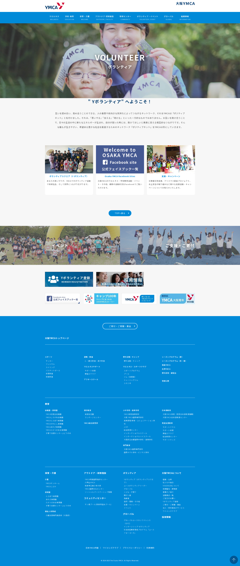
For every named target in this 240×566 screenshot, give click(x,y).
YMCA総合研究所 (91, 423)
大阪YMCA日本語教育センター (175, 417)
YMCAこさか (51, 486)
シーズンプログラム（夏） (172, 357)
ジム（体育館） (130, 377)
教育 (47, 403)
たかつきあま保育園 (54, 502)
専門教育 (126, 445)
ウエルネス (54, 17)
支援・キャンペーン (132, 504)
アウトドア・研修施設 (95, 473)
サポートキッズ (169, 439)
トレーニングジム (131, 380)
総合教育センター (131, 430)
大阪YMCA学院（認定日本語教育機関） (179, 414)
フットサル (50, 364)
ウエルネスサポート (92, 366)
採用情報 (166, 516)
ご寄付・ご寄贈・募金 (120, 326)
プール (126, 374)
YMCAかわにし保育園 (54, 424)
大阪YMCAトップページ (57, 338)
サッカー (49, 361)
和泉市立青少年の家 (93, 485)
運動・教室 (88, 357)
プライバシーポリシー (132, 547)
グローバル (169, 17)
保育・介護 (85, 17)
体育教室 (49, 373)
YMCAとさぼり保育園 (54, 420)
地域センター (125, 17)
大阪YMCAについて (172, 473)
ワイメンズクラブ (170, 511)
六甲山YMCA (90, 482)
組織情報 (185, 17)
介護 (47, 479)
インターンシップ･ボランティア (137, 526)
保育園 (47, 492)
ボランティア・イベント (147, 17)
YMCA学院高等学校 (132, 414)
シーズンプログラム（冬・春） (174, 361)
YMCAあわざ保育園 (54, 427)
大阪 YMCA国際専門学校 (134, 417)
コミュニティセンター (95, 498)
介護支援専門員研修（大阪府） (58, 515)
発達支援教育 (167, 423)
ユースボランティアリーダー (135, 485)
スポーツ (48, 357)
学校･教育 (69, 17)
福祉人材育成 (50, 511)
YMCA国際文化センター (94, 489)
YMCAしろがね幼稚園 (54, 417)
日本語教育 (166, 410)
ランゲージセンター (93, 417)
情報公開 (165, 381)
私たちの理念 (168, 482)
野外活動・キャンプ (131, 357)
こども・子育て (130, 492)
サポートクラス (169, 427)
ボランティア (129, 473)
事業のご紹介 (168, 492)
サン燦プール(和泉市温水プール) (98, 504)
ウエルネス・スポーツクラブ (135, 366)
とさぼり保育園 (52, 496)
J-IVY (126, 427)
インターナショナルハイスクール (137, 436)
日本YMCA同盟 (92, 547)
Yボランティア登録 (170, 501)
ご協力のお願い (169, 498)
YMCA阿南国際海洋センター (96, 479)
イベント (127, 508)
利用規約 (150, 547)
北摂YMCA (166, 369)
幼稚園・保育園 (51, 410)
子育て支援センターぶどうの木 (58, 433)
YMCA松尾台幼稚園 (54, 414)
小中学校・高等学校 (131, 410)
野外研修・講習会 (169, 373)
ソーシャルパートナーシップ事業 (98, 492)
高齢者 (126, 498)
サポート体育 (90, 370)
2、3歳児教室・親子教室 (95, 361)
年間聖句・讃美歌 (170, 489)
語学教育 (87, 410)
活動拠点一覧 (168, 495)
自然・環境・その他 (132, 501)
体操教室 (49, 376)
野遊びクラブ (90, 374)
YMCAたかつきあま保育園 (56, 430)
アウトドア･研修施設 (104, 17)
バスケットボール (53, 370)
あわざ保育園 (51, 499)
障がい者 (127, 495)
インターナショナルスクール (135, 433)
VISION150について (171, 485)
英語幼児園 (89, 414)
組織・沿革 (167, 479)
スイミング (50, 367)
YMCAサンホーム (53, 483)
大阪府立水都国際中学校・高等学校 (138, 439)
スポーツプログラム (132, 370)
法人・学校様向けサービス (173, 508)
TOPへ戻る (120, 213)
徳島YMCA (166, 365)
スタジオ (127, 383)
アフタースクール (91, 379)
